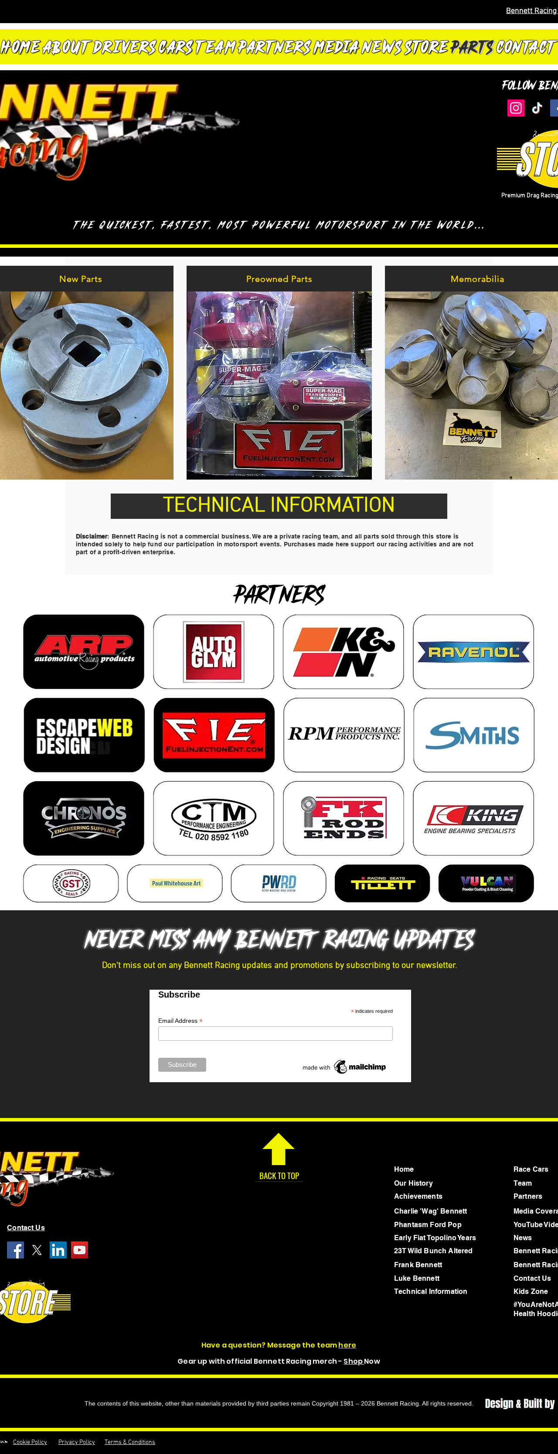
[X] (36, 1250)
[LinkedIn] (58, 1250)
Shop (354, 1361)
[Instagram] (515, 108)
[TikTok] (537, 108)
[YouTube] (79, 1250)
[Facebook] (15, 1250)
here (347, 1345)
